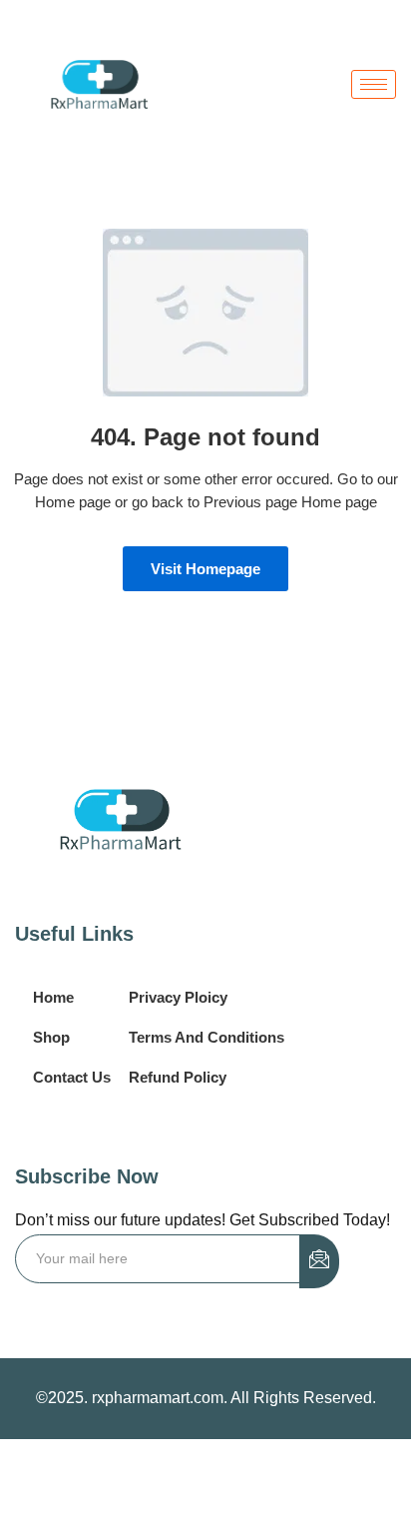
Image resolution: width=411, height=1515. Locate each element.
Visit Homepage (205, 568)
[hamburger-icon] (373, 84)
